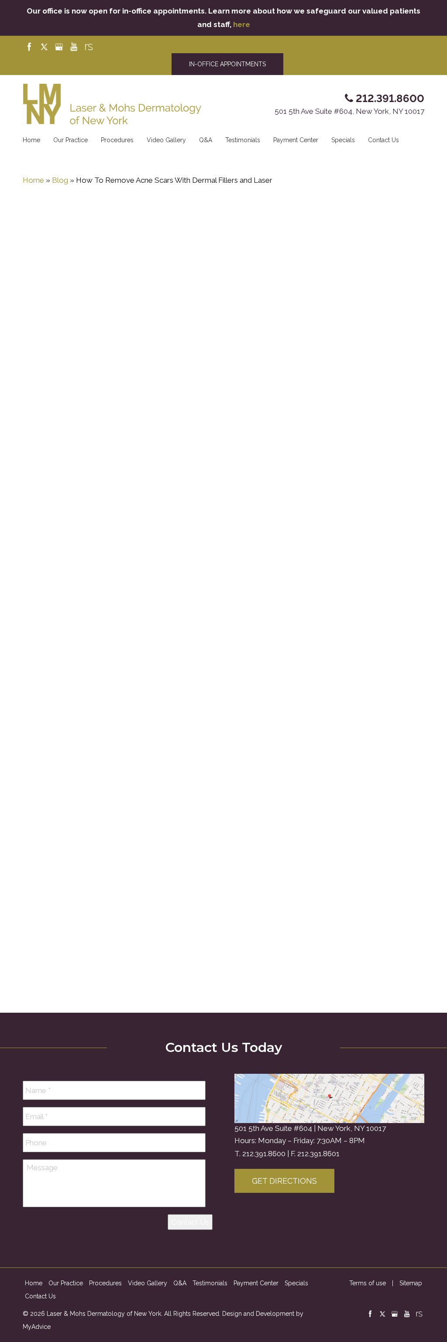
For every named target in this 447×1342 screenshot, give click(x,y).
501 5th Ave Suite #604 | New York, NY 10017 (310, 1128)
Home (31, 140)
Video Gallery (166, 140)
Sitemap (410, 1283)
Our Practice (70, 140)
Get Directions (284, 1180)
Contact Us (383, 140)
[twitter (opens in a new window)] (45, 47)
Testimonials (242, 140)
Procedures (117, 140)
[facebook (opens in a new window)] (30, 47)
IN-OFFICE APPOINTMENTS (227, 64)
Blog (60, 180)
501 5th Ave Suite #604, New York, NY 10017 (349, 111)
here (241, 24)
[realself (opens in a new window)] (88, 47)
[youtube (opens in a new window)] (74, 47)
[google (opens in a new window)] (59, 47)
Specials (343, 140)
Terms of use (367, 1283)
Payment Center (295, 140)
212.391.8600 (263, 1153)
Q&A (205, 140)
